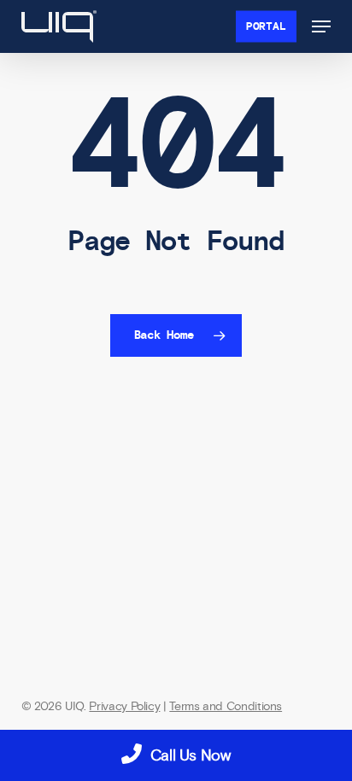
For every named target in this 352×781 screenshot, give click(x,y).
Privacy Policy (124, 706)
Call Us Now (190, 755)
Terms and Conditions (225, 706)
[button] (321, 26)
